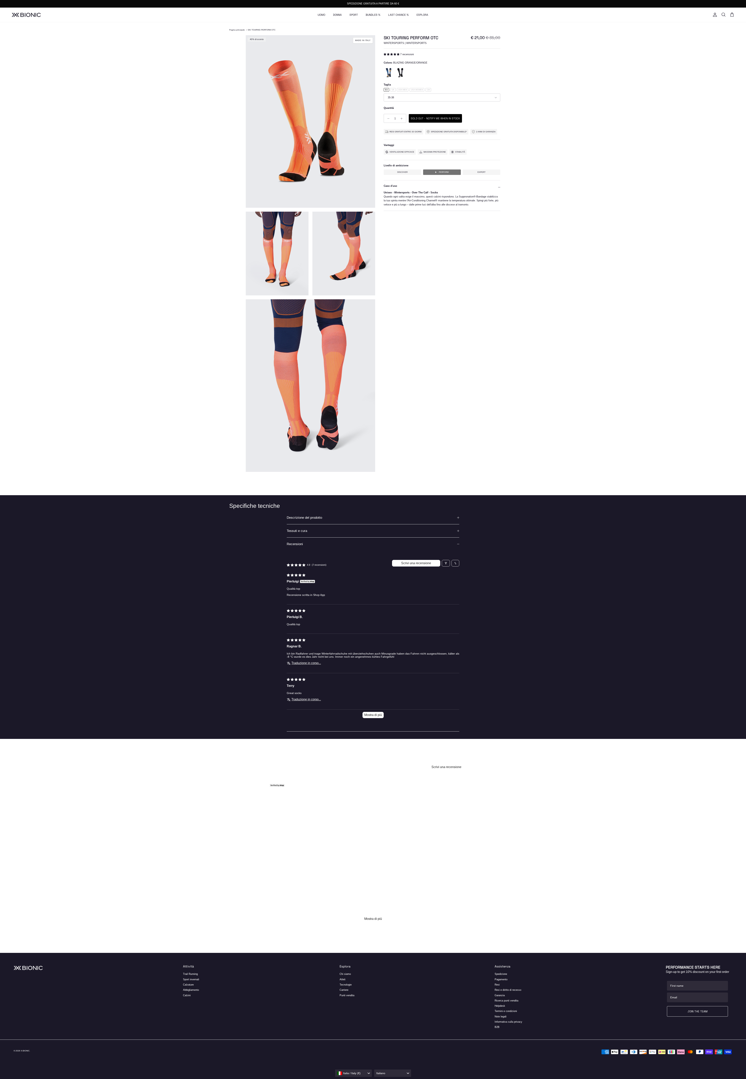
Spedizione (501, 973)
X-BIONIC (25, 1051)
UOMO (321, 15)
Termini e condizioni (506, 1011)
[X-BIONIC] (26, 14)
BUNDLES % (373, 15)
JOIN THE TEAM (698, 1011)
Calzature (188, 984)
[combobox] (353, 1073)
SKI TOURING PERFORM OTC (261, 30)
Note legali (500, 1016)
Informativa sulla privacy (508, 1021)
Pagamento (501, 979)
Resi (497, 984)
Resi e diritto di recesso (508, 989)
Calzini (187, 995)
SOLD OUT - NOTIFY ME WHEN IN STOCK (435, 118)
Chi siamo (345, 973)
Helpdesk (500, 1005)
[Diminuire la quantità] (387, 118)
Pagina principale (237, 30)
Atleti (342, 979)
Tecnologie (346, 984)
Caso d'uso (390, 185)
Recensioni (295, 544)
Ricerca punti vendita (506, 1000)
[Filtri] (446, 563)
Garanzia (500, 995)
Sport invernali (191, 979)
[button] (392, 54)
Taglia (387, 84)
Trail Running (190, 973)
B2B (497, 1027)
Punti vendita (347, 995)
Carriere (344, 989)
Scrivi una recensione (416, 563)
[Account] (714, 14)
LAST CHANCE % (398, 15)
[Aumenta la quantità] (402, 118)
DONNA (337, 15)
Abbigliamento (191, 989)
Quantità (389, 108)
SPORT (353, 15)
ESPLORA (422, 15)
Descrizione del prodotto (304, 517)
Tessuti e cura (297, 531)
